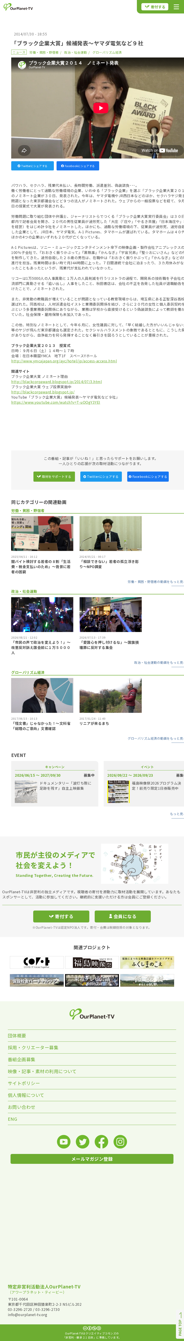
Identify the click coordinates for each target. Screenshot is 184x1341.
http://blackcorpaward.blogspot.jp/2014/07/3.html (56, 381)
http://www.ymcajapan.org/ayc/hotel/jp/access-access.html (64, 361)
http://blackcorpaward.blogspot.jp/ (42, 392)
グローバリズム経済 (107, 52)
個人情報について (26, 1095)
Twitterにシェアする (34, 166)
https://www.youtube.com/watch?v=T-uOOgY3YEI (55, 402)
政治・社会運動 (75, 52)
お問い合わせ (21, 1107)
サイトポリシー (24, 1083)
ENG (12, 1119)
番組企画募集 (21, 1059)
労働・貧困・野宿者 (44, 52)
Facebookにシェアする (80, 166)
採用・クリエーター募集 (33, 1047)
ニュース (19, 52)
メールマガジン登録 (92, 1159)
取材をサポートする (56, 476)
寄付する (158, 6)
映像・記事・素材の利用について (42, 1071)
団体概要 (17, 1035)
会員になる (125, 916)
